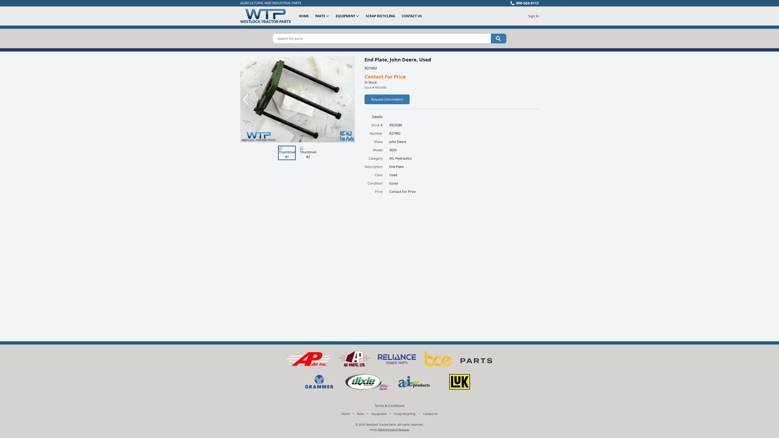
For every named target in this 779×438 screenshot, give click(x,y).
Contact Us (412, 16)
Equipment (378, 414)
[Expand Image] (347, 135)
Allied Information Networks (393, 430)
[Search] (498, 38)
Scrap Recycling (380, 16)
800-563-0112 (527, 3)
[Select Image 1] (287, 153)
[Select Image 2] (308, 153)
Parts (360, 414)
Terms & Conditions (389, 406)
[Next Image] (348, 99)
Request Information (387, 99)
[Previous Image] (246, 99)
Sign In (533, 16)
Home (304, 16)
